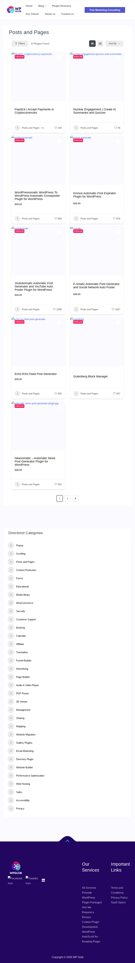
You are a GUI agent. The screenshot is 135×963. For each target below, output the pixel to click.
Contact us (67, 13)
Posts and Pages (31, 127)
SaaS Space (118, 902)
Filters (21, 43)
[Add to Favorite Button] (59, 57)
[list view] (100, 43)
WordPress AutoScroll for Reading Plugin (91, 936)
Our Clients (32, 13)
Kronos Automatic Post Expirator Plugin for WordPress (94, 195)
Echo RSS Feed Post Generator (36, 374)
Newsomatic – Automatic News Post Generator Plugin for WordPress (35, 461)
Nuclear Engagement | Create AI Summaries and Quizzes (94, 111)
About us (50, 13)
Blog (41, 5)
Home (29, 5)
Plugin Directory (61, 5)
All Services (89, 887)
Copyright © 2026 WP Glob (67, 957)
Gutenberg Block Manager (90, 376)
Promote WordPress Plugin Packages (92, 897)
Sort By (112, 43)
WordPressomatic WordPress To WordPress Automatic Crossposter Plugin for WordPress (37, 196)
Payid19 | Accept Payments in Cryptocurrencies (34, 111)
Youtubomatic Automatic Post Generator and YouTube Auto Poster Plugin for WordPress (34, 286)
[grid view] (92, 43)
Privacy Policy (119, 897)
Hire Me (86, 907)
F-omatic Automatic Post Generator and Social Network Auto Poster (96, 285)
